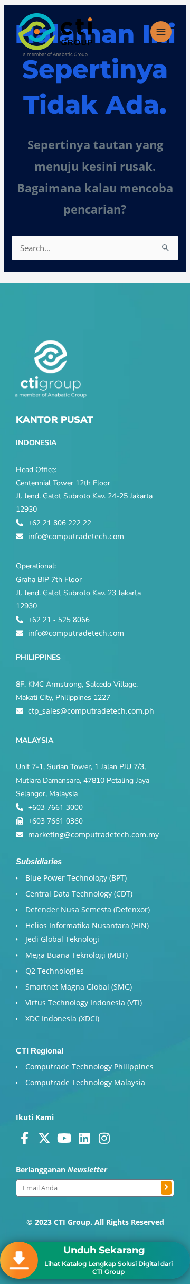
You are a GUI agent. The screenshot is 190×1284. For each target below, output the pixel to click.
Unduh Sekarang (104, 1250)
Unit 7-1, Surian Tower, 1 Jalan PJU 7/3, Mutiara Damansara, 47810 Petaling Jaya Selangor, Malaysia (82, 780)
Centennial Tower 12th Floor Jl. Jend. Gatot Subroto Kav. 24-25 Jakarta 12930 (84, 496)
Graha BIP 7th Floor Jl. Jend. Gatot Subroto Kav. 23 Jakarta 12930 (78, 593)
